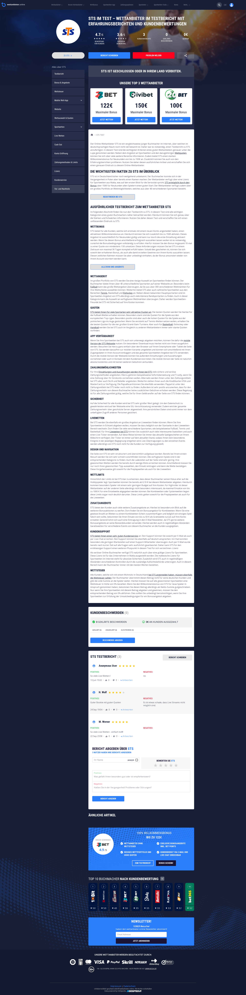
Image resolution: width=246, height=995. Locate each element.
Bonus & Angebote (62, 82)
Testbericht (59, 74)
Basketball (168, 324)
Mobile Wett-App (61, 100)
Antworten (126, 680)
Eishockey (128, 293)
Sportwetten (59, 127)
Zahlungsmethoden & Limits (66, 162)
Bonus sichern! (166, 863)
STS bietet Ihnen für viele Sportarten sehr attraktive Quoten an (120, 312)
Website (57, 109)
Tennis (104, 293)
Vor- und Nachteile (62, 189)
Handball (94, 327)
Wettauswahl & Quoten (63, 118)
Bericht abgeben (108, 798)
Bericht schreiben (109, 55)
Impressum (115, 986)
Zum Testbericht (143, 863)
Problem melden (153, 55)
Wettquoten (180, 153)
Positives (97, 773)
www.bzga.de (150, 969)
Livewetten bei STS (119, 431)
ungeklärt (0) (111, 630)
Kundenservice (60, 180)
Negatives (98, 784)
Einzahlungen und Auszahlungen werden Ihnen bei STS (125, 371)
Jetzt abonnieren (141, 941)
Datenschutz (129, 986)
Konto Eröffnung (61, 153)
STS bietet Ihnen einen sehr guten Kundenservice (114, 536)
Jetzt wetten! (106, 119)
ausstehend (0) (127, 630)
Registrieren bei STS (112, 197)
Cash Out (58, 144)
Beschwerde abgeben (112, 640)
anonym (131, 760)
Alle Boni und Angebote (112, 267)
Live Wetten (59, 136)
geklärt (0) (96, 630)
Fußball (94, 286)
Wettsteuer (59, 91)
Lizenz (57, 171)
